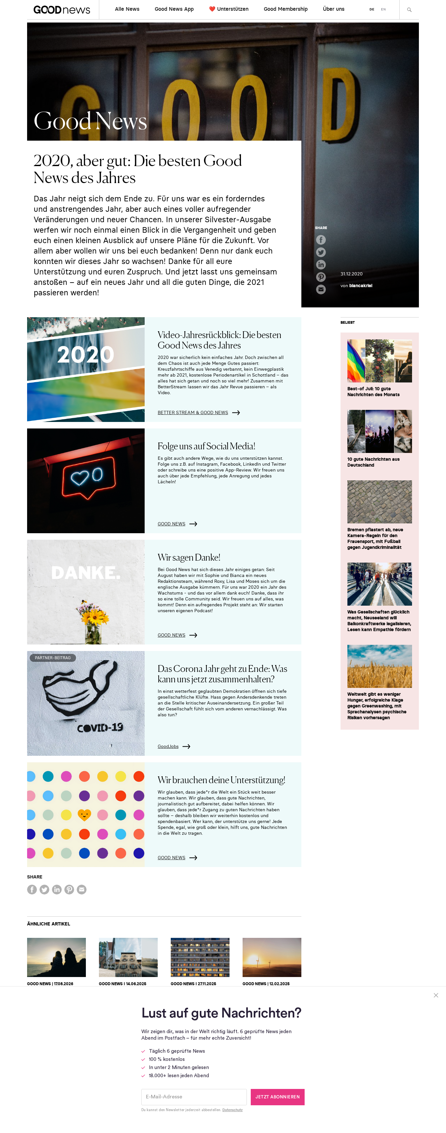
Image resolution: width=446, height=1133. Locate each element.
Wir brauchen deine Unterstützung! (221, 779)
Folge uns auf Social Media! (206, 445)
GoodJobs (168, 746)
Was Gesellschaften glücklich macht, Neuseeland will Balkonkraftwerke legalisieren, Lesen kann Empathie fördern (379, 620)
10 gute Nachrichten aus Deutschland (373, 462)
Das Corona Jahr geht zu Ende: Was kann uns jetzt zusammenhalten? (222, 673)
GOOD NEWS (171, 524)
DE (372, 9)
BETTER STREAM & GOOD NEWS (193, 412)
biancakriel (360, 285)
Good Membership (286, 9)
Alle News (127, 9)
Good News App (174, 9)
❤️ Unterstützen (228, 9)
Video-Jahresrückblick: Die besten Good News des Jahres (219, 339)
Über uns (333, 9)
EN (383, 9)
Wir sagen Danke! (189, 556)
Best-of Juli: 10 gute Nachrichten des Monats (373, 391)
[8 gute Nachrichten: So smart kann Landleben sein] (128, 957)
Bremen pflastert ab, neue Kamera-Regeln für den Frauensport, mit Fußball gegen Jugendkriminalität (375, 538)
